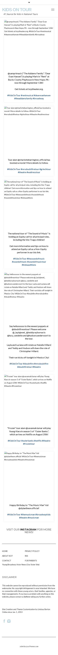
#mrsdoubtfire (41, 363)
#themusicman (28, 514)
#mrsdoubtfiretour (30, 169)
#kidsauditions (29, 264)
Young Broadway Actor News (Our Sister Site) (20, 564)
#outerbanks (27, 440)
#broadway (38, 98)
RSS (26, 556)
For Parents (31, 561)
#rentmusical (27, 95)
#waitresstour (33, 172)
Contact (6, 561)
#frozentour (29, 443)
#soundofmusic (19, 261)
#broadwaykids (43, 514)
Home (5, 551)
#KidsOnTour (13, 95)
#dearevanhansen (42, 95)
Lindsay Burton (44, 609)
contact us (19, 597)
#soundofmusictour (36, 261)
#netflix (38, 440)
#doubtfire (28, 363)
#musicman (33, 517)
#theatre (22, 172)
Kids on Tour (16, 9)
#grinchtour (45, 169)
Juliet (22, 646)
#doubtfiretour (24, 366)
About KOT (7, 556)
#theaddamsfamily (23, 98)
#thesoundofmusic (36, 258)
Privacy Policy (32, 551)
